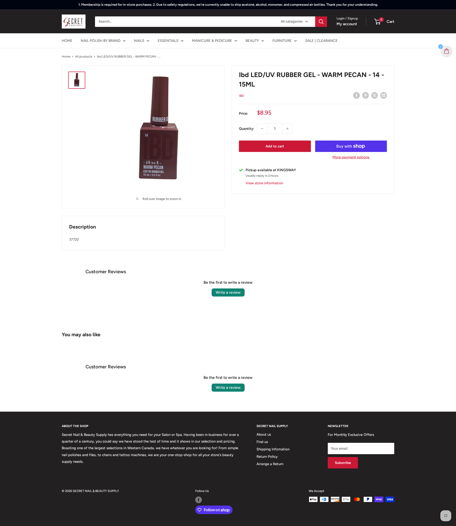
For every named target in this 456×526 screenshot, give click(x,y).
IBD (241, 95)
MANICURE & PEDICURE (212, 41)
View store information (264, 183)
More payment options (350, 157)
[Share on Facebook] (356, 95)
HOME (67, 41)
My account (347, 24)
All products (83, 56)
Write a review (228, 292)
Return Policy (267, 456)
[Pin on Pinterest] (365, 95)
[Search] (321, 21)
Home (66, 56)
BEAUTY (252, 41)
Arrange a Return (269, 464)
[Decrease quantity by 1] (262, 129)
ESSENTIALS (168, 41)
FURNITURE (282, 41)
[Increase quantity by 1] (287, 129)
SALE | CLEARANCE (321, 41)
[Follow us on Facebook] (198, 500)
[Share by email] (383, 95)
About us (263, 434)
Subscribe (343, 463)
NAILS (139, 41)
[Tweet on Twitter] (374, 95)
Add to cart (275, 146)
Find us (262, 442)
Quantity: (246, 129)
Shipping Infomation (273, 449)
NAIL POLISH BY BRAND (100, 41)
